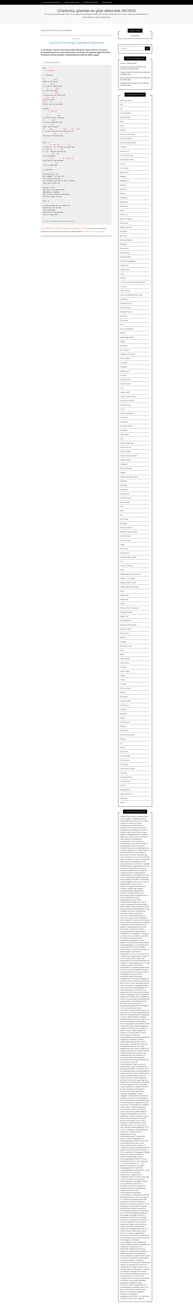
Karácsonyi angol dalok (129, 477)
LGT (121, 561)
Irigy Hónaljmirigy (126, 443)
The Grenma (125, 760)
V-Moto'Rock (125, 781)
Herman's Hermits (127, 401)
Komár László (125, 536)
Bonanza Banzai (126, 240)
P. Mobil (123, 684)
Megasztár (124, 599)
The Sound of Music (127, 769)
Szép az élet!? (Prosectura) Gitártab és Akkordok (135, 73)
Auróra (122, 164)
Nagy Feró (124, 616)
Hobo (122, 409)
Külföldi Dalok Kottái (90, 2)
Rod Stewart (125, 722)
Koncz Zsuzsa (125, 540)
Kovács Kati (124, 553)
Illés (121, 439)
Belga (122, 193)
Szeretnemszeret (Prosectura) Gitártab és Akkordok (133, 68)
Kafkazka (123, 464)
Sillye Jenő (124, 731)
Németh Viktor (126, 629)
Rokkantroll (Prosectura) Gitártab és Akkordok (134, 84)
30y (121, 105)
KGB (122, 511)
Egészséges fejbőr (127, 337)
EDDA (122, 333)
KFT (121, 506)
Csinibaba (124, 299)
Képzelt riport (125, 498)
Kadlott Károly (125, 460)
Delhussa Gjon (125, 308)
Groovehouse (125, 384)
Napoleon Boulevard (128, 625)
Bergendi (123, 198)
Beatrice (123, 189)
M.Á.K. (122, 570)
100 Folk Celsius (126, 100)
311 (121, 109)
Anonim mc (124, 151)
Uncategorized (126, 777)
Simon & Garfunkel (127, 735)
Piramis (123, 692)
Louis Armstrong (126, 566)
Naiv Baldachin (126, 621)
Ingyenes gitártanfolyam (51, 2)
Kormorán (124, 549)
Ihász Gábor (124, 434)
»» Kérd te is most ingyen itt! (94, 231)
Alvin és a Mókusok (127, 134)
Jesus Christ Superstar (128, 456)
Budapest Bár (125, 257)
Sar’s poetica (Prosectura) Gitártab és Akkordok (135, 79)
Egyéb (122, 341)
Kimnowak (124, 519)
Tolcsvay (123, 773)
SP (121, 743)
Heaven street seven (128, 396)
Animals (123, 147)
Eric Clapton (125, 350)
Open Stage (124, 671)
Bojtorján (123, 231)
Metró (122, 604)
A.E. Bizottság (125, 113)
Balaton (123, 176)
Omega (123, 667)
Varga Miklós (125, 790)
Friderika (123, 367)
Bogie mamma (126, 227)
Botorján (123, 244)
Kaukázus (124, 489)
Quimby (123, 709)
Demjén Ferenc (126, 312)
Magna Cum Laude (127, 578)
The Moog (76, 39)
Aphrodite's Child (126, 160)
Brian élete (124, 248)
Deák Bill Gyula (126, 303)
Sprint (122, 747)
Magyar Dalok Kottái (71, 2)
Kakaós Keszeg (126, 468)
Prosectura (124, 705)
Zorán (122, 802)
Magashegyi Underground (130, 574)
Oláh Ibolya (124, 663)
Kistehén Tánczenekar (128, 532)
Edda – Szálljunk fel (128, 63)
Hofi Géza (124, 418)
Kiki (121, 515)
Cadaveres (124, 265)
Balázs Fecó (124, 181)
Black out (124, 215)
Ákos (122, 122)
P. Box (122, 680)
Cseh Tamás (124, 291)
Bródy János (125, 253)
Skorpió (123, 739)
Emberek (123, 346)
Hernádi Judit (125, 405)
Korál (122, 544)
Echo (122, 325)
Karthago (123, 485)
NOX (122, 650)
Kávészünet (124, 494)
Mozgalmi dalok (126, 612)
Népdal (123, 642)
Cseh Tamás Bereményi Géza (131, 295)
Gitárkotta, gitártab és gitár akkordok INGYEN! (96, 11)
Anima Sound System (128, 143)
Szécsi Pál (124, 752)
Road (122, 718)
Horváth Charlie (126, 426)
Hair (121, 388)
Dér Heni (123, 316)
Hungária (123, 430)
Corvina (123, 286)
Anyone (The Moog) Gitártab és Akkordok (76, 42)
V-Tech (123, 785)
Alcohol (123, 130)
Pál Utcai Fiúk (125, 688)
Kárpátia (123, 481)
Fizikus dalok (125, 358)
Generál (123, 375)
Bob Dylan (124, 223)
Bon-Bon (123, 236)
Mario (122, 591)
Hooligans (124, 422)
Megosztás (135, 36)
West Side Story (126, 794)
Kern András (125, 502)
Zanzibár (123, 798)
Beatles (123, 185)
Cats (122, 274)
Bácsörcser (124, 172)
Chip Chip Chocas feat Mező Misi (132, 282)
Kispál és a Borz (126, 528)
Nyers (122, 654)
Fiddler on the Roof (127, 354)
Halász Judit (124, 392)
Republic (123, 714)
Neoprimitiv (124, 633)
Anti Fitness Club (126, 155)
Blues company (126, 219)
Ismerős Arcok (125, 447)
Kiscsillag (123, 523)
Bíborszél (123, 206)
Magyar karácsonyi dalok (129, 587)
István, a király (125, 451)
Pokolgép (124, 697)
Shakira (123, 726)
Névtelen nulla (125, 646)
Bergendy (124, 202)
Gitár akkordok (107, 2)
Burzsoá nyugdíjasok (128, 261)
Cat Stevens (124, 270)
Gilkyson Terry (125, 379)
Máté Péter (124, 595)
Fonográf (123, 363)
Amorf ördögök (126, 138)
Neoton (123, 637)
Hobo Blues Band (127, 413)
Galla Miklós (124, 371)
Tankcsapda (124, 756)
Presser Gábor (125, 701)
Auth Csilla (124, 168)
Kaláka (122, 473)
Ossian (122, 676)
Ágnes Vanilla (125, 117)
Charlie (123, 278)
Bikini (122, 210)
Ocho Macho (125, 659)
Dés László (124, 320)
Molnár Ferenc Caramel (129, 608)
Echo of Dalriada (126, 329)
